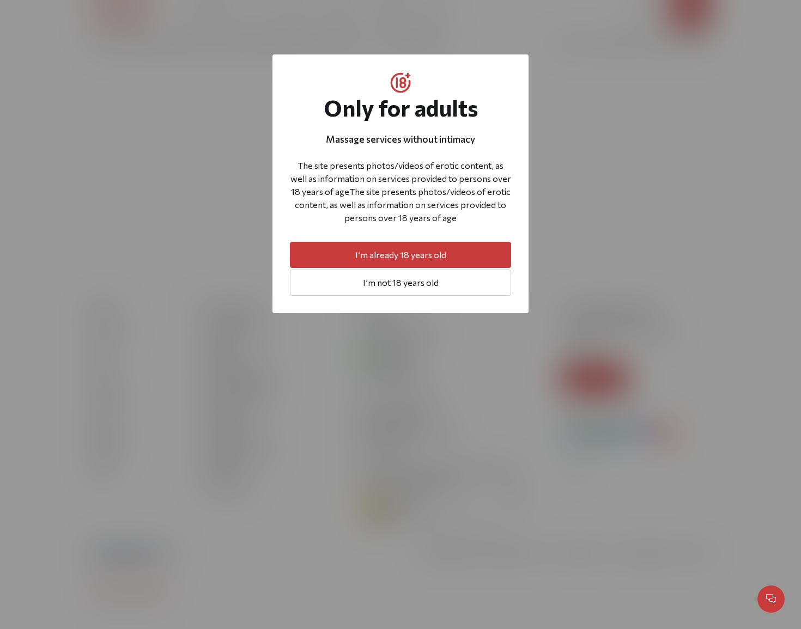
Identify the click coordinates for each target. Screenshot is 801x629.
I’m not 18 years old (401, 282)
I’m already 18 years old (400, 254)
